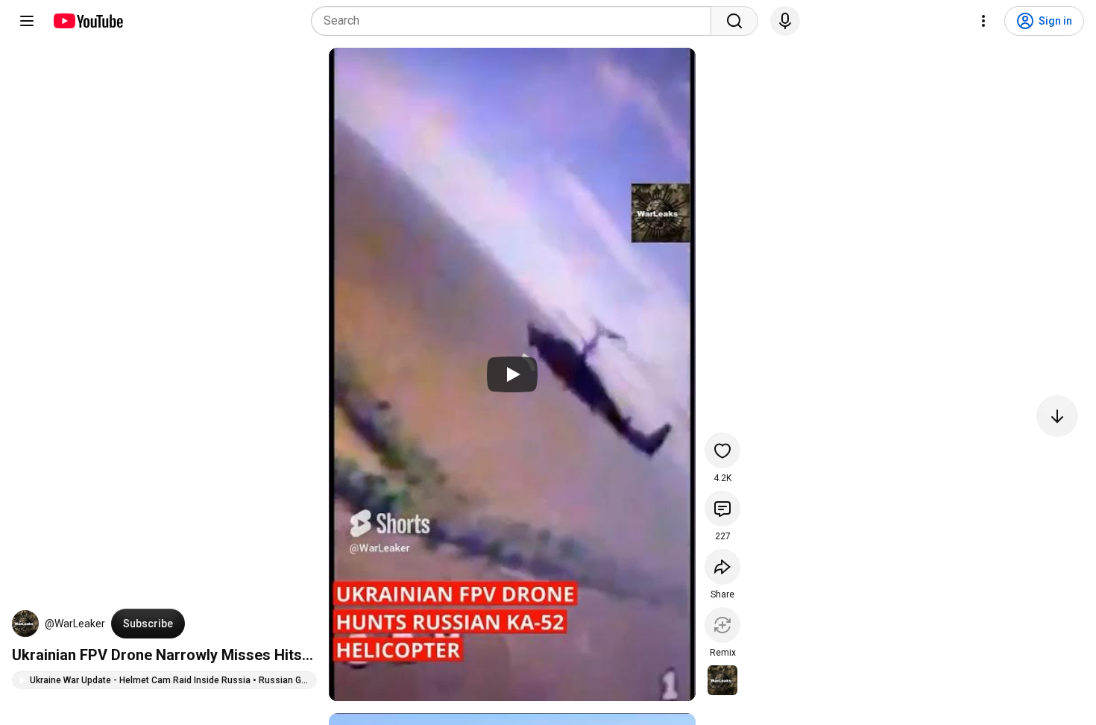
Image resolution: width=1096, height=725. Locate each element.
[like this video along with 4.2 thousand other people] (722, 450)
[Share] (722, 567)
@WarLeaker (75, 624)
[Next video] (1057, 416)
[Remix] (722, 625)
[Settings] (983, 21)
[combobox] (516, 21)
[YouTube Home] (87, 21)
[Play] (512, 374)
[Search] (734, 21)
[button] (25, 623)
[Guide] (27, 21)
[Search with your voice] (785, 21)
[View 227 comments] (722, 509)
